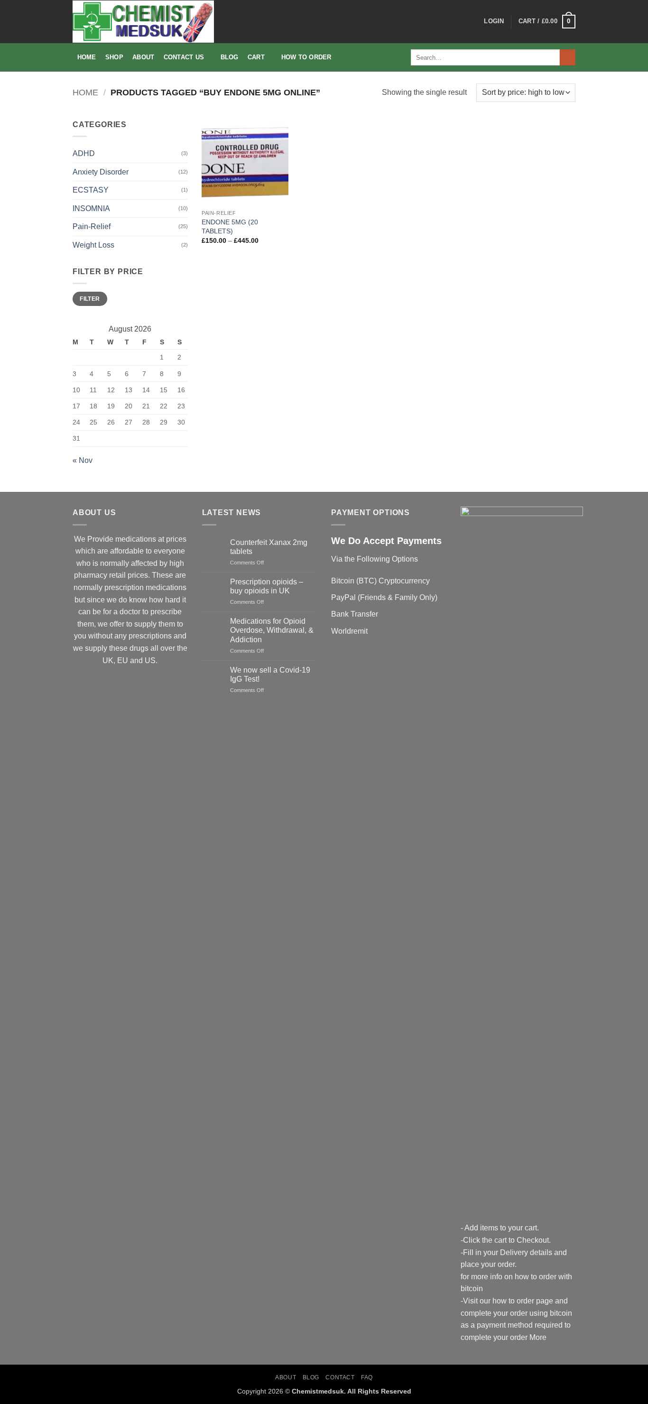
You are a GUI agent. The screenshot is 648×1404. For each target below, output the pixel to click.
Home (86, 57)
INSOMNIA (91, 208)
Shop (114, 57)
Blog (230, 57)
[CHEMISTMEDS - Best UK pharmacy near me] (143, 21)
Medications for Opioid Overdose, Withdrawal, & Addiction (272, 630)
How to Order (306, 57)
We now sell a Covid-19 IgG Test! (270, 674)
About (143, 57)
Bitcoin (342, 581)
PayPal (343, 597)
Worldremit (349, 631)
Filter (90, 299)
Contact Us (184, 57)
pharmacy (90, 575)
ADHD (84, 153)
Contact (339, 1377)
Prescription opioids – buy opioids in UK (266, 586)
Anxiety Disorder (101, 172)
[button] (494, 21)
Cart (256, 57)
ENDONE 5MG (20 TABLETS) (230, 226)
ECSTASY (91, 190)
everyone (169, 551)
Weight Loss (93, 245)
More (537, 1337)
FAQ (367, 1377)
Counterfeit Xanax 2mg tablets (268, 546)
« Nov (83, 460)
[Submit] (567, 57)
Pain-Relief (92, 226)
